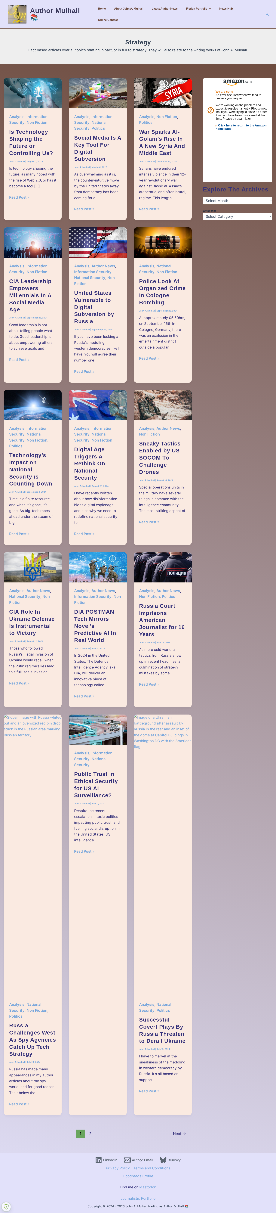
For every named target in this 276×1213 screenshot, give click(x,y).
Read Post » (19, 197)
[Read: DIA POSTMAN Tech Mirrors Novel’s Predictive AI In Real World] (98, 567)
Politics (98, 128)
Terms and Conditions (151, 1168)
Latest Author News (165, 8)
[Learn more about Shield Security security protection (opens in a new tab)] (6, 1206)
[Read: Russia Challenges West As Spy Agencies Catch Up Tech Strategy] (33, 855)
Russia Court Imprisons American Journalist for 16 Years (162, 620)
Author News (103, 266)
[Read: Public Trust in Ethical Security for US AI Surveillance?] (98, 729)
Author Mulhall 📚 (55, 14)
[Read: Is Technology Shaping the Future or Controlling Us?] (33, 93)
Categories (209, 210)
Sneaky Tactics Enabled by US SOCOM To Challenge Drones (160, 458)
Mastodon (147, 1187)
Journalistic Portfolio (138, 1198)
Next (179, 1133)
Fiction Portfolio (196, 8)
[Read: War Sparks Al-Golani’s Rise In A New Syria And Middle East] (163, 93)
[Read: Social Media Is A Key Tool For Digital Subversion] (98, 93)
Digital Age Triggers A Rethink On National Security (89, 463)
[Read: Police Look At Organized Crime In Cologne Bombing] (163, 242)
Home (102, 8)
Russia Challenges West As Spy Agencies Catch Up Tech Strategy (32, 1039)
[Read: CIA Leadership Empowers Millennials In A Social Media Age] (33, 242)
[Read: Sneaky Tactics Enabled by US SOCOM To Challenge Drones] (163, 405)
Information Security (93, 272)
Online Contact (108, 19)
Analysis (16, 116)
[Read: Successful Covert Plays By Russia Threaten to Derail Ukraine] (163, 855)
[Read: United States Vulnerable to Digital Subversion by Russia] (98, 242)
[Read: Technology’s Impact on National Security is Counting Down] (33, 405)
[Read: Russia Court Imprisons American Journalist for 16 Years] (163, 567)
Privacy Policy (118, 1168)
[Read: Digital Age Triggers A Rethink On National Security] (98, 405)
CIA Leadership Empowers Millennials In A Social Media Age (30, 295)
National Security (89, 277)
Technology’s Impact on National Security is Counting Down (30, 469)
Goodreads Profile (138, 1176)
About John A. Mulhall (128, 8)
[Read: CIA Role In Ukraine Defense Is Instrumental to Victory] (33, 567)
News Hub (226, 8)
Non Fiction (37, 122)
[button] (209, 8)
